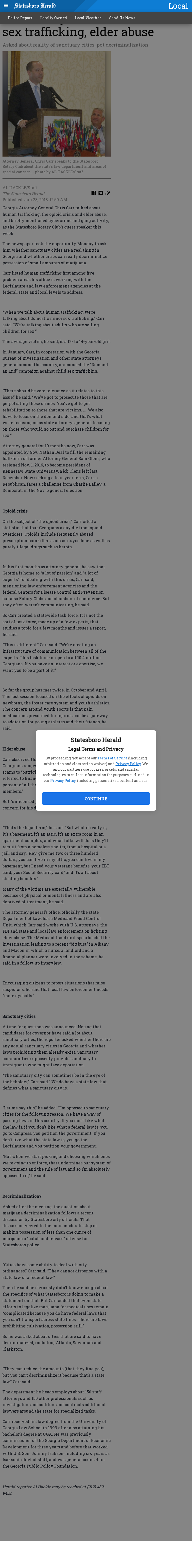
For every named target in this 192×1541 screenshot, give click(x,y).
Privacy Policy (128, 763)
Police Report (20, 17)
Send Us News (122, 17)
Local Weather (88, 17)
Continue (96, 798)
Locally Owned (53, 17)
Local (178, 6)
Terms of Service (113, 758)
